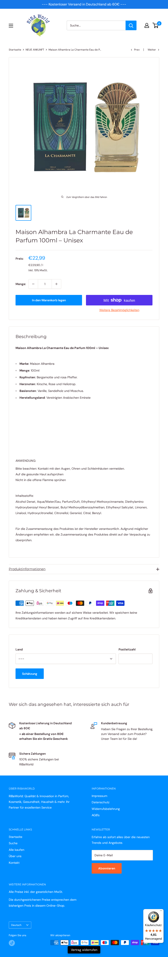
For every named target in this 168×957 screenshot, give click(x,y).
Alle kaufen (16, 850)
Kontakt (14, 863)
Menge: (21, 284)
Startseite (15, 49)
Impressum (99, 796)
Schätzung (29, 674)
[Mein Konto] (147, 25)
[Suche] (131, 25)
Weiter (152, 49)
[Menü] (161, 911)
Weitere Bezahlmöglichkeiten (119, 310)
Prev (137, 49)
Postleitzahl (127, 649)
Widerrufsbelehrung (106, 809)
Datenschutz (100, 802)
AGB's (96, 815)
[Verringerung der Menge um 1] (33, 284)
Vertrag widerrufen (84, 950)
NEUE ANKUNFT (35, 49)
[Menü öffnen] (11, 25)
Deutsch (16, 925)
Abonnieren (106, 868)
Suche (13, 843)
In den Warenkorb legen (49, 300)
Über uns (15, 856)
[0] (155, 25)
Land (19, 649)
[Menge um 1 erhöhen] (56, 284)
